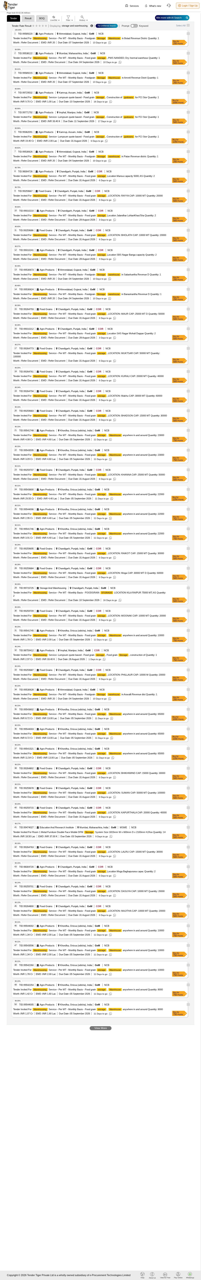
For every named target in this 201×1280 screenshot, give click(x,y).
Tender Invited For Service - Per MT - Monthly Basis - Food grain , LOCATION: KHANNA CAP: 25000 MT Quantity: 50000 (89, 474)
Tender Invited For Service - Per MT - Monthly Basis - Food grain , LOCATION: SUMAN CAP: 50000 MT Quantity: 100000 (89, 792)
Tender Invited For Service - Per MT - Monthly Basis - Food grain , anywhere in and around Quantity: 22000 (88, 494)
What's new (155, 6)
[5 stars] (46, 26)
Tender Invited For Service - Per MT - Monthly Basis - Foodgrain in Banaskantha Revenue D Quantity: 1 (87, 294)
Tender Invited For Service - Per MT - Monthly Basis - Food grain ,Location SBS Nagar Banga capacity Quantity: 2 (85, 254)
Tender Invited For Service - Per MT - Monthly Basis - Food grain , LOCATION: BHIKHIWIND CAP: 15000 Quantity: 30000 (89, 773)
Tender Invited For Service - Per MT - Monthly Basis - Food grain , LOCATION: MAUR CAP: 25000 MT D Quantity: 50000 (89, 313)
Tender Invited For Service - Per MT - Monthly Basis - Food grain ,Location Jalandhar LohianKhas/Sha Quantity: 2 (84, 215)
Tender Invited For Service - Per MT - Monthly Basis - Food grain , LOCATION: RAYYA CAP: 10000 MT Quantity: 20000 (88, 195)
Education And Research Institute (57, 827)
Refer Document (29, 42)
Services (134, 6)
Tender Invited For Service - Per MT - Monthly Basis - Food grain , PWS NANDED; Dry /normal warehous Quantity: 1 (86, 58)
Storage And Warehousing (53, 588)
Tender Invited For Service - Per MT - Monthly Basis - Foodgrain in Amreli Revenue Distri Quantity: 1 (85, 77)
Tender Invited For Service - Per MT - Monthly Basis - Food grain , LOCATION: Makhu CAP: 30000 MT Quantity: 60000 (87, 395)
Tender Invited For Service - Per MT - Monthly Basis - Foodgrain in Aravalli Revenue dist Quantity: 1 (85, 694)
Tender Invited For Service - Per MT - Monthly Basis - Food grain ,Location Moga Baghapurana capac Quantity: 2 (84, 871)
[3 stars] (39, 26)
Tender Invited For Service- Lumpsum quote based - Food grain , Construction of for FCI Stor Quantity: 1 (86, 97)
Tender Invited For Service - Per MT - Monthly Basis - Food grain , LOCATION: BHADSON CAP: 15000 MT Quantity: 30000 (90, 415)
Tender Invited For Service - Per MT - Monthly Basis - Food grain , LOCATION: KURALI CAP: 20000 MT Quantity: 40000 (88, 376)
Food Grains (45, 191)
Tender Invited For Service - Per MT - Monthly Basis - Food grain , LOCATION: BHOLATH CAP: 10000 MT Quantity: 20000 (89, 235)
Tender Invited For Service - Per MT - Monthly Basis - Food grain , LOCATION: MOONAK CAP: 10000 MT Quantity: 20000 (89, 615)
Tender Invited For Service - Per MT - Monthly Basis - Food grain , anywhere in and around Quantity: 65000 (88, 714)
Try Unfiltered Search (107, 26)
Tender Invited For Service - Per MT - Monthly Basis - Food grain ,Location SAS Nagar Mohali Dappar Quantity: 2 (84, 333)
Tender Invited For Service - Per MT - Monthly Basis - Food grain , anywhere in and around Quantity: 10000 (88, 635)
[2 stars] (36, 26)
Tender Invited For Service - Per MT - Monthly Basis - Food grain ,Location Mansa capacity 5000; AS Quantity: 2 (84, 176)
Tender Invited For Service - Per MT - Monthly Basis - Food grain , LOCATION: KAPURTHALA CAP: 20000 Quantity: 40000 (90, 812)
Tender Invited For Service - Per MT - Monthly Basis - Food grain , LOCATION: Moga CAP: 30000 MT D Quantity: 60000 (88, 573)
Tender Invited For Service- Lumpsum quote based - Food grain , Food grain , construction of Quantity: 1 (85, 655)
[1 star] (33, 26)
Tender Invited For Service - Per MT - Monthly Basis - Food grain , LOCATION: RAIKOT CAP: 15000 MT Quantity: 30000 (88, 553)
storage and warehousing (74, 25)
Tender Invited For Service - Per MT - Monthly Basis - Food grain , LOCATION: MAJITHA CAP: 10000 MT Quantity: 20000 (89, 910)
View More (100, 1028)
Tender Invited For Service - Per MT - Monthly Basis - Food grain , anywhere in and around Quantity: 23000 (88, 435)
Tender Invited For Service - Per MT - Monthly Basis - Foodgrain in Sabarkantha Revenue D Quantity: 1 (87, 274)
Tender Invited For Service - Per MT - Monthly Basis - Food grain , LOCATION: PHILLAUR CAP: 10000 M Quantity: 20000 (89, 674)
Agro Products (46, 33)
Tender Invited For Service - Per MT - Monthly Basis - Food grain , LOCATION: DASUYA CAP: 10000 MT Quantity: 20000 (89, 891)
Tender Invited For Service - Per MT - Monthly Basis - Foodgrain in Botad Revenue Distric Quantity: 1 (86, 38)
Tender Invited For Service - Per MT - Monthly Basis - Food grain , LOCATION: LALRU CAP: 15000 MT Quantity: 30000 (88, 851)
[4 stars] (43, 26)
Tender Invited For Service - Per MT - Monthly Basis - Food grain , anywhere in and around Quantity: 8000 (88, 989)
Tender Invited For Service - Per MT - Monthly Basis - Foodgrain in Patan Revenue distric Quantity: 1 (85, 156)
